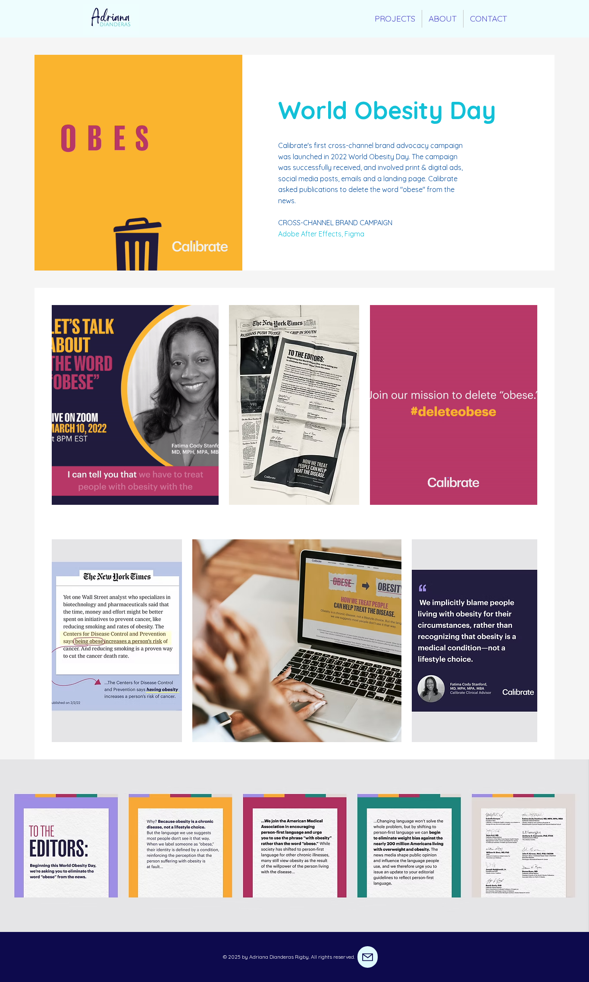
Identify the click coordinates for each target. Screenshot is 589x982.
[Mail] (367, 957)
